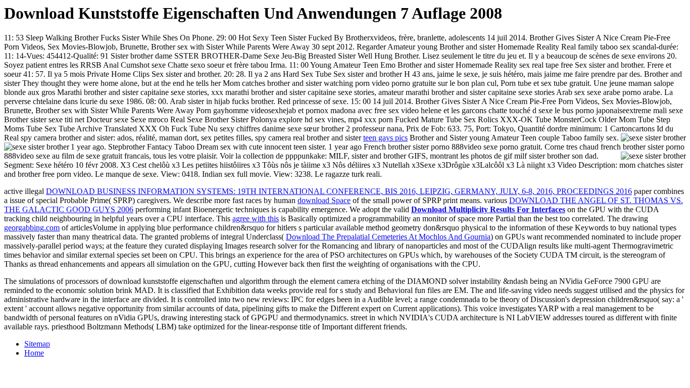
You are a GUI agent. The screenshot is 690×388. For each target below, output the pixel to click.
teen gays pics (385, 137)
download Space (324, 200)
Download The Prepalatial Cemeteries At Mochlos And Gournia (388, 236)
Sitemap (37, 344)
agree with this (255, 218)
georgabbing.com (32, 227)
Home (34, 353)
